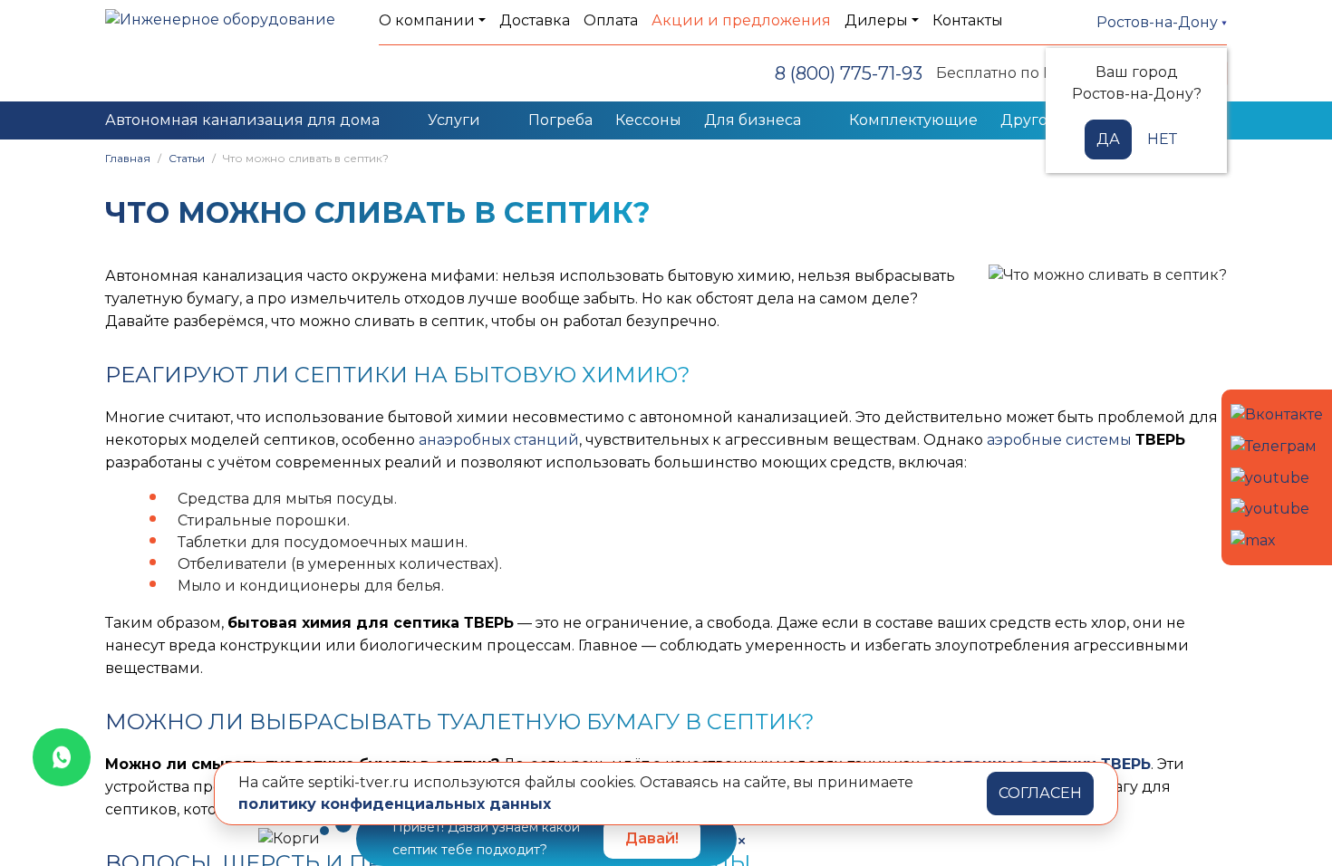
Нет (1162, 139)
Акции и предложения (741, 20)
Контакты (967, 20)
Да (1108, 139)
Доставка (534, 20)
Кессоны (648, 120)
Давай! (652, 838)
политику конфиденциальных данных (394, 804)
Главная (127, 158)
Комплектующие (913, 120)
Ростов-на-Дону (1158, 22)
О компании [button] (427, 20)
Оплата (611, 20)
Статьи (187, 158)
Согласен (1040, 793)
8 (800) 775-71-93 (848, 73)
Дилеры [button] (876, 20)
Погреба (560, 120)
